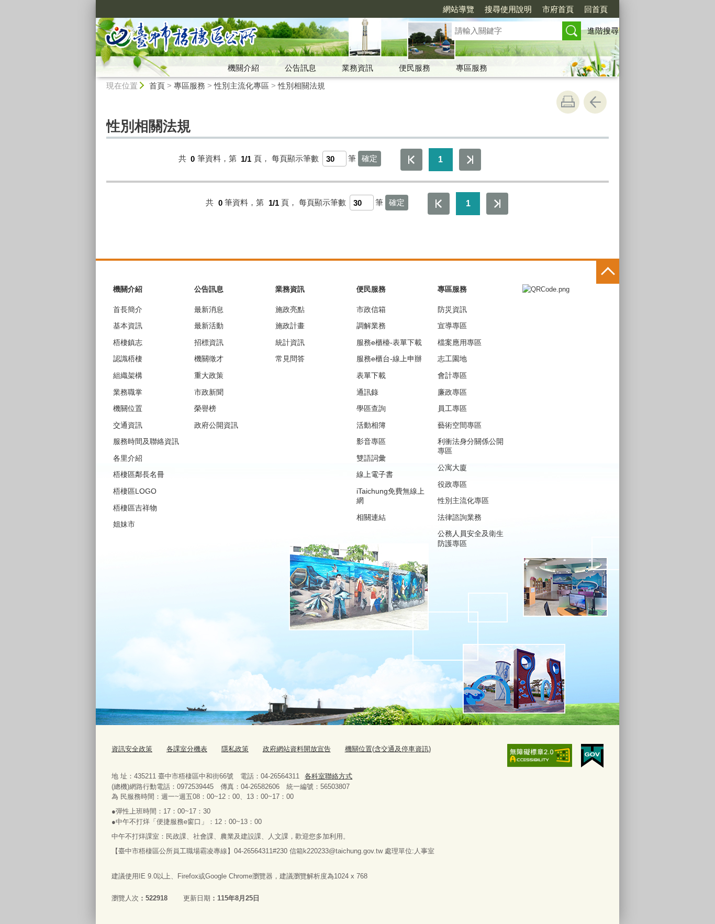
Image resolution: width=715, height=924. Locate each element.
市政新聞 (209, 392)
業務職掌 (127, 392)
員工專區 (452, 408)
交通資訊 (127, 425)
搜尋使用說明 (508, 9)
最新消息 (209, 309)
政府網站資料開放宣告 (297, 749)
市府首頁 (558, 9)
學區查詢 (371, 408)
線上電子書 (374, 474)
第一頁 (411, 160)
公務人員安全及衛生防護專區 (471, 538)
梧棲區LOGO (135, 491)
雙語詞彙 (371, 458)
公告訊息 (300, 67)
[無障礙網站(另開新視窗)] (539, 755)
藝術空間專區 (460, 425)
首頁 (157, 85)
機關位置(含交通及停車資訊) (388, 749)
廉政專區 (452, 392)
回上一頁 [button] (595, 102)
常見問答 (290, 358)
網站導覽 (458, 9)
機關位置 (127, 408)
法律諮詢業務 (460, 517)
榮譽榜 (205, 408)
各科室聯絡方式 (328, 776)
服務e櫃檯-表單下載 (389, 342)
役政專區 (452, 484)
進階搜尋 (603, 30)
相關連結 (371, 517)
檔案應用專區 (460, 342)
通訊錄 (367, 392)
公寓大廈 (452, 467)
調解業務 (371, 325)
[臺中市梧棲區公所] (261, 38)
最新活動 (209, 325)
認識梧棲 (127, 358)
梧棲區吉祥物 (135, 508)
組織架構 (127, 375)
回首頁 (596, 9)
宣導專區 (452, 325)
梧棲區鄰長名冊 (138, 474)
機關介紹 (243, 67)
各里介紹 (127, 458)
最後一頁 (470, 160)
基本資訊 (127, 325)
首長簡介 (127, 309)
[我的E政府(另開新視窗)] (592, 756)
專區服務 (471, 67)
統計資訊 (290, 342)
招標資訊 (209, 342)
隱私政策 (235, 749)
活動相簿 (371, 425)
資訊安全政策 (131, 749)
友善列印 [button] (567, 102)
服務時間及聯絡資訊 (146, 441)
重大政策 (209, 375)
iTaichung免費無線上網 (390, 496)
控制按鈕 (607, 272)
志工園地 (452, 358)
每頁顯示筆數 (295, 158)
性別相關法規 (301, 85)
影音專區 (371, 441)
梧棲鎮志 (127, 342)
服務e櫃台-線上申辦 (389, 358)
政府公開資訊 (216, 425)
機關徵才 (209, 358)
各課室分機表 (186, 749)
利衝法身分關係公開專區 (471, 446)
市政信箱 (371, 309)
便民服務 (414, 67)
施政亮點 (290, 309)
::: (91, 4)
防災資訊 (452, 309)
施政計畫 (290, 325)
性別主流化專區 (241, 85)
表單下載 (371, 375)
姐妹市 (124, 524)
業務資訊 (357, 67)
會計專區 (452, 375)
